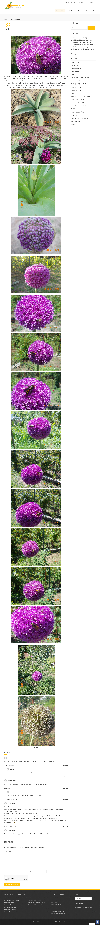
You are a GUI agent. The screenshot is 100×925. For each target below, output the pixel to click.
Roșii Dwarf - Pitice (76, 99)
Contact (93, 10)
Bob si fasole (75, 65)
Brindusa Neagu (12, 780)
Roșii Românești (76, 112)
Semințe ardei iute (9, 905)
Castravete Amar (76, 68)
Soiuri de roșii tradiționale (78, 118)
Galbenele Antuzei (56, 904)
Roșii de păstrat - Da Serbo (79, 96)
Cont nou (81, 2)
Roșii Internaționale (77, 106)
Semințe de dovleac (9, 902)
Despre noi (78, 10)
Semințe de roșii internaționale (12, 900)
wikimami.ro (78, 908)
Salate (73, 115)
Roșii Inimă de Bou (76, 103)
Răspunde (65, 765)
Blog (86, 10)
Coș (86, 2)
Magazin (67, 2)
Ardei (72, 59)
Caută (91, 28)
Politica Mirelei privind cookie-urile (36, 902)
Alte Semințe (70, 10)
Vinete (73, 124)
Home (5, 19)
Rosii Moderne (75, 109)
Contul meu (73, 2)
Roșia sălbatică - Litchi (77, 84)
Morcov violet (75, 81)
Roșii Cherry (74, 90)
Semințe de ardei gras (10, 909)
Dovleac (73, 74)
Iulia (9, 758)
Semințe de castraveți (10, 907)
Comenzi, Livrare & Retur (34, 900)
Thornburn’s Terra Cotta (57, 911)
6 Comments (8, 34)
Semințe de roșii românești (11, 898)
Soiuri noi (74, 121)
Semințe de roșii (59, 10)
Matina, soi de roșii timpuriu (58, 913)
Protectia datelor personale (35, 905)
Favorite (91, 2)
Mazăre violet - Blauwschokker (80, 78)
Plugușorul (54, 902)
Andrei (12, 769)
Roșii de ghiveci (75, 93)
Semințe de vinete (9, 912)
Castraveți (74, 71)
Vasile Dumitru (11, 803)
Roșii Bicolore (75, 87)
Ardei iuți (73, 62)
